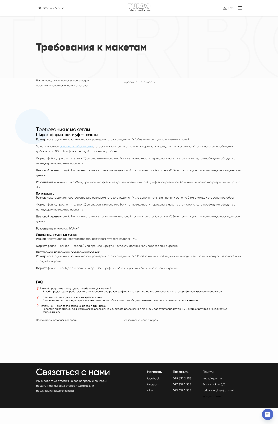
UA (231, 8)
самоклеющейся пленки (76, 146)
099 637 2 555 (182, 378)
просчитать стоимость (139, 82)
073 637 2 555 (182, 390)
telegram (153, 384)
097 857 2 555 (182, 384)
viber (150, 390)
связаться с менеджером (141, 320)
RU (225, 8)
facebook (153, 378)
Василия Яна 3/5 (214, 384)
